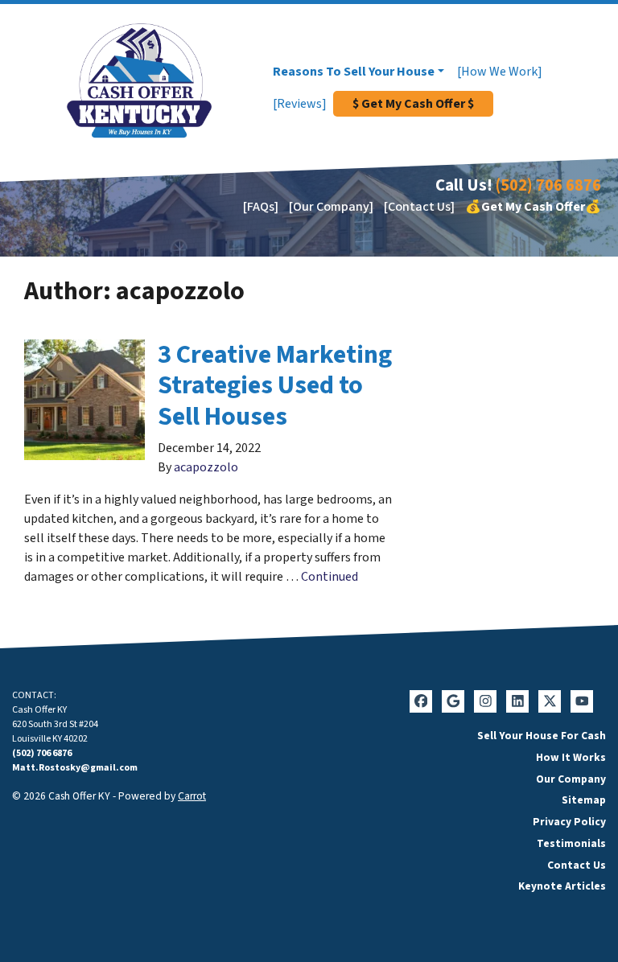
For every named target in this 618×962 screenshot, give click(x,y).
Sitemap (584, 800)
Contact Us (576, 865)
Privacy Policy (569, 821)
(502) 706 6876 (548, 185)
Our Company (571, 779)
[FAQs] (260, 207)
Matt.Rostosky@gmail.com (75, 768)
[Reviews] (300, 104)
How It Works (571, 757)
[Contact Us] (419, 207)
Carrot (192, 796)
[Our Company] (331, 207)
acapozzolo (206, 467)
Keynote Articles (562, 886)
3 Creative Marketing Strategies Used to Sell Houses (275, 385)
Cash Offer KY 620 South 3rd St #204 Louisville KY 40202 (55, 724)
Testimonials (571, 843)
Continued (329, 577)
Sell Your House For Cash (541, 735)
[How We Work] (499, 71)
